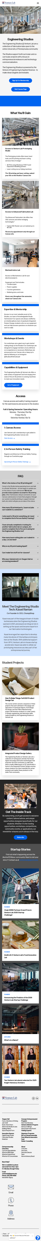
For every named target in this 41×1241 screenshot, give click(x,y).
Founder (7, 907)
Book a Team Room (7, 1125)
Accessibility (7, 1236)
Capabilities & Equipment (16, 367)
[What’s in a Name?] (20, 1020)
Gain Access (8, 438)
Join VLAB (5, 1123)
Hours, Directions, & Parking (10, 1121)
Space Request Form (8, 1130)
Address (11, 1219)
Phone (11, 1205)
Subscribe (20, 837)
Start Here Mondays (27, 1123)
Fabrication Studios (7, 1137)
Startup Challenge (26, 1127)
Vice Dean (24, 1151)
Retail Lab (5, 1139)
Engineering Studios (20, 39)
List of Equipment (13, 385)
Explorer (7, 1037)
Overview (24, 1149)
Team (22, 1154)
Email (11, 1192)
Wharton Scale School (8, 1154)
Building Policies (6, 1129)
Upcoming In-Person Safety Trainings (16, 462)
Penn (4, 1234)
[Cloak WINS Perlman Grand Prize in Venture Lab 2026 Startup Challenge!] (20, 886)
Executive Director (26, 1152)
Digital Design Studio (8, 1135)
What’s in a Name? (11, 1040)
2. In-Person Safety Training (17, 449)
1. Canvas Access (12, 427)
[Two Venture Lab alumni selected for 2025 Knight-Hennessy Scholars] (20, 1060)
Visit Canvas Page (21, 89)
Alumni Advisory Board (27, 1156)
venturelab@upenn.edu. (28, 860)
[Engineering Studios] (20, 20)
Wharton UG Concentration (10, 1156)
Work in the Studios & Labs (9, 1127)
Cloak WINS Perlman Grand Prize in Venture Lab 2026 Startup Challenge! (18, 912)
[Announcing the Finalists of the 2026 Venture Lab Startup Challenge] (20, 977)
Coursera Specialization (9, 1151)
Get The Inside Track (18, 812)
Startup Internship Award (28, 1129)
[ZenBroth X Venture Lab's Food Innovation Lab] (20, 935)
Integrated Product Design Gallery (18, 753)
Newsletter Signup (7, 1177)
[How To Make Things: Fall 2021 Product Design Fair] (20, 681)
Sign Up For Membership (20, 80)
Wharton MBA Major (8, 1152)
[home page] (8, 3)
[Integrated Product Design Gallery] (20, 736)
